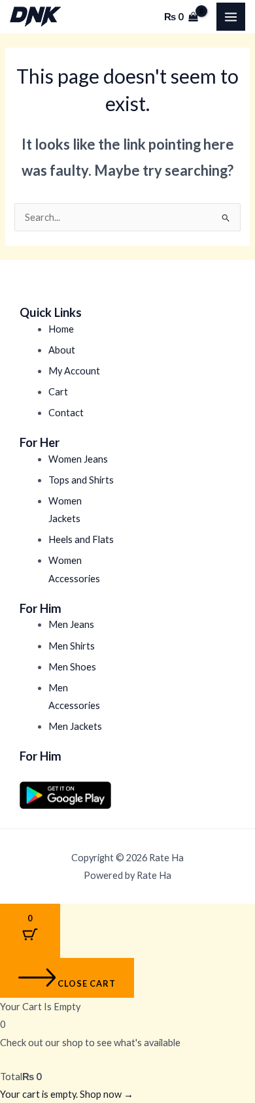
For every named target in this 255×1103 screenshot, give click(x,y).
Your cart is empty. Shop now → (66, 1094)
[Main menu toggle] (230, 17)
